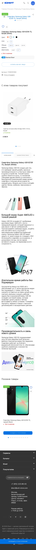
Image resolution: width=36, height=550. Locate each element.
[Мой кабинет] (33, 3)
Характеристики (23, 155)
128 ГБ (11, 45)
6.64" (13, 50)
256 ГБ (17, 45)
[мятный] (14, 37)
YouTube (20, 517)
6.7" (18, 50)
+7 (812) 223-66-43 (18, 484)
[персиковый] (8, 37)
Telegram (16, 517)
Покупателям (8, 469)
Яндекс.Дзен (25, 517)
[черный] (16, 37)
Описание (7, 155)
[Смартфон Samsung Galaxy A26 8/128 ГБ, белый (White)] (18, 17)
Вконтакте (11, 517)
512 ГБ (23, 45)
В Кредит (7, 441)
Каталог (6, 458)
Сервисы (6, 453)
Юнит (5, 464)
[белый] (11, 37)
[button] (15, 20)
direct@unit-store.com (19, 488)
